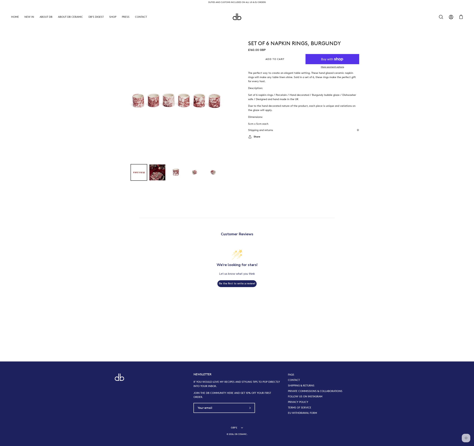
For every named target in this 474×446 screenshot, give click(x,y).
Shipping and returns (260, 130)
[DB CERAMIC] (237, 17)
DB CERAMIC (241, 434)
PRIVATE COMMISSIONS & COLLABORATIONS (315, 391)
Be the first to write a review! (237, 283)
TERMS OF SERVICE (299, 407)
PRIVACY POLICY (298, 402)
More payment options (332, 66)
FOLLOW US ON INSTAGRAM (305, 396)
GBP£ (234, 427)
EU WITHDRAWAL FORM (302, 413)
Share (257, 136)
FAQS (291, 374)
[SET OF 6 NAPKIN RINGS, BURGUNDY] (139, 172)
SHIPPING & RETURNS (301, 385)
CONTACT (294, 380)
